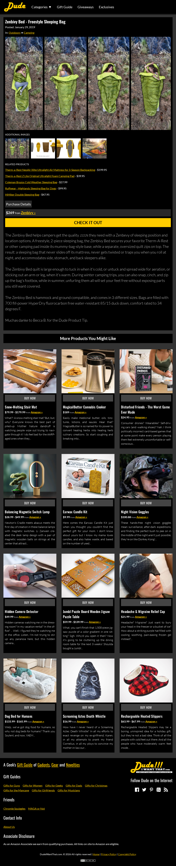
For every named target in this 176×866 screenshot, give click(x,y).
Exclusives (106, 7)
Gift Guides (11, 776)
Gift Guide (64, 7)
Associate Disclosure (19, 835)
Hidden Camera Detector (21, 611)
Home (96, 854)
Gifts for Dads (74, 785)
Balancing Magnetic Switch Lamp (27, 511)
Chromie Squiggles (14, 808)
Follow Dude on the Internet (151, 780)
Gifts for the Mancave (16, 790)
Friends (8, 799)
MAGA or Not (36, 808)
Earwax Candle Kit (75, 511)
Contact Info (12, 817)
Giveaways (86, 7)
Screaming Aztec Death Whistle (84, 716)
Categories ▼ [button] (41, 7)
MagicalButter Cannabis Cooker (84, 406)
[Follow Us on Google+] (158, 789)
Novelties (73, 764)
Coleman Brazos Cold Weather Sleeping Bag (31, 182)
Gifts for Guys (11, 785)
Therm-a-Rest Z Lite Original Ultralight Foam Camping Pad (39, 176)
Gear (54, 764)
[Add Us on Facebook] (137, 789)
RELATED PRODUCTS (17, 164)
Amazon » (37, 412)
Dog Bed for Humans (18, 716)
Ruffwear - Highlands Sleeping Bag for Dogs (30, 188)
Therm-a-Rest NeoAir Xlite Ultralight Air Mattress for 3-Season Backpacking (50, 169)
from (28, 412)
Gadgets (43, 764)
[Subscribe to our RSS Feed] (166, 789)
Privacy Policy (108, 854)
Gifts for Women (32, 785)
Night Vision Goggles (135, 511)
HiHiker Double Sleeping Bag (22, 194)
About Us (9, 826)
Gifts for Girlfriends (43, 790)
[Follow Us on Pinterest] (151, 789)
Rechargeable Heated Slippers (141, 716)
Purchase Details (18, 204)
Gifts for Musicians (69, 790)
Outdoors (14, 32)
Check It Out (88, 222)
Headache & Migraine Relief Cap (143, 611)
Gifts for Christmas (96, 785)
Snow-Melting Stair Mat (21, 406)
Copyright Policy (127, 854)
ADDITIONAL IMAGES (17, 134)
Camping (29, 32)
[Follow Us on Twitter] (144, 789)
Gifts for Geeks (54, 785)
